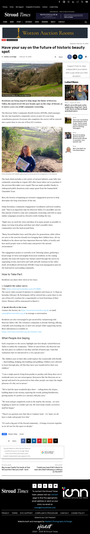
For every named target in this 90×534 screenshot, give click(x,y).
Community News (12, 40)
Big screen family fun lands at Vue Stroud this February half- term (16, 468)
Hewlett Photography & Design (58, 521)
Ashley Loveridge (10, 56)
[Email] (55, 441)
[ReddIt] (50, 441)
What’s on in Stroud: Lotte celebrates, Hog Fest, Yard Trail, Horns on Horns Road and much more (76, 108)
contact (54, 494)
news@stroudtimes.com (45, 508)
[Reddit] (77, 2)
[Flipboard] (64, 2)
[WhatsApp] (44, 441)
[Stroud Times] (18, 15)
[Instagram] (68, 2)
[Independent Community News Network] (75, 493)
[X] (82, 2)
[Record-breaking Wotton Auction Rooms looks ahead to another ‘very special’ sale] (68, 135)
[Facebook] (59, 2)
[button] (85, 22)
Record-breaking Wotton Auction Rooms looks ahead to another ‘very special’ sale (80, 138)
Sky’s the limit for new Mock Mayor (79, 149)
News (3, 40)
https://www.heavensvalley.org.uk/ (35, 310)
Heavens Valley (12, 434)
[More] (85, 57)
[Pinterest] (39, 441)
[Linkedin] (73, 2)
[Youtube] (86, 2)
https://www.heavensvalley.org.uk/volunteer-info (21, 332)
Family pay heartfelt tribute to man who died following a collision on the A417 (48, 469)
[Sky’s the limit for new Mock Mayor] (68, 149)
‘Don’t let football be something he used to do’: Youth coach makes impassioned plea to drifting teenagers (80, 124)
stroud (21, 434)
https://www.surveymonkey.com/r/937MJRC (23, 289)
